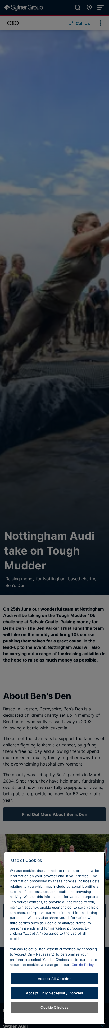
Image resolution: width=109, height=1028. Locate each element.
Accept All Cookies (55, 979)
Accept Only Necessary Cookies (54, 993)
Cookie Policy (83, 964)
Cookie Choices (54, 1007)
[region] (54, 938)
